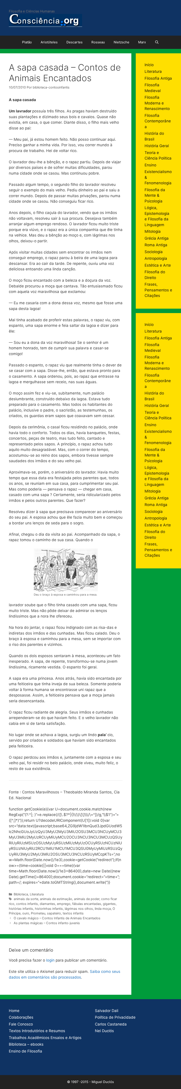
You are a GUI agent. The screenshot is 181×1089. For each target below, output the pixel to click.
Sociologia (154, 252)
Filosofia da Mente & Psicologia (155, 195)
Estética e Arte (158, 265)
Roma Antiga (156, 245)
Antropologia (156, 258)
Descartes (74, 42)
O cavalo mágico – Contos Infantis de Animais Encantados (57, 918)
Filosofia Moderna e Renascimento (157, 103)
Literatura (37, 894)
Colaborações (21, 1017)
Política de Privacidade (115, 1017)
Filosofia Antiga (158, 78)
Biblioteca (21, 894)
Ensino (150, 165)
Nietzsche (121, 42)
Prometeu (38, 913)
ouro (25, 913)
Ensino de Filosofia (25, 1051)
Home (14, 1010)
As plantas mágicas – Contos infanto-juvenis (47, 923)
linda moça (103, 908)
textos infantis (73, 913)
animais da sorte (26, 899)
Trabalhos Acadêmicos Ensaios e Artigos (45, 1037)
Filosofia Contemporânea (158, 121)
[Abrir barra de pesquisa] (156, 42)
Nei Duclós (104, 1031)
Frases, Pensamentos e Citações (158, 290)
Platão (27, 42)
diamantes (47, 904)
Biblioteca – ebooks (26, 1044)
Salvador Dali (106, 1010)
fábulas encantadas (86, 904)
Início (149, 65)
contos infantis (27, 904)
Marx (142, 42)
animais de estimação (56, 899)
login (50, 960)
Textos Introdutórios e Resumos (37, 1031)
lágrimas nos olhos (79, 908)
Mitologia (153, 231)
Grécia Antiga (157, 238)
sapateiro (54, 913)
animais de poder (86, 899)
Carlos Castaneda (111, 1024)
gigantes (109, 904)
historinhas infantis (49, 908)
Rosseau (98, 42)
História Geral (157, 146)
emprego (63, 904)
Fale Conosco (21, 1024)
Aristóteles (49, 42)
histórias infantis (21, 908)
